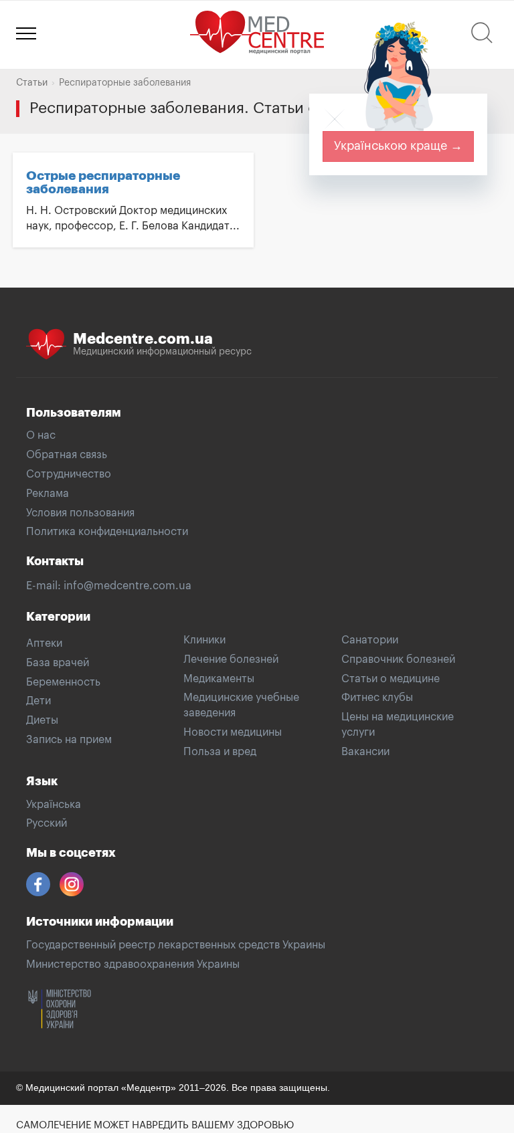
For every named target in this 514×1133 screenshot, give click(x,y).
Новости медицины (232, 732)
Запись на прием (69, 739)
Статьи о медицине (390, 679)
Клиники (204, 640)
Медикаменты (218, 679)
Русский (46, 823)
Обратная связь (66, 454)
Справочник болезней (398, 659)
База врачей (57, 662)
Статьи (32, 83)
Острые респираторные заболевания (103, 182)
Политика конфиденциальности (107, 531)
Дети (38, 701)
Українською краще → (398, 146)
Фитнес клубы (377, 697)
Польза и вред (219, 751)
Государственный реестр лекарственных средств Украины (175, 945)
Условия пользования (80, 513)
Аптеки (44, 643)
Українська (53, 804)
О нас (41, 435)
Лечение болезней (230, 659)
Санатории (369, 640)
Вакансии (365, 751)
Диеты (42, 720)
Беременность (63, 682)
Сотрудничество (68, 474)
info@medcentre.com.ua (127, 586)
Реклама (47, 493)
